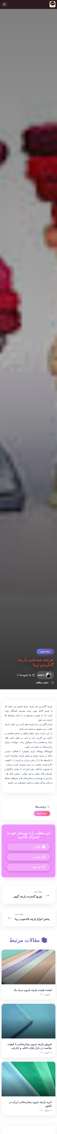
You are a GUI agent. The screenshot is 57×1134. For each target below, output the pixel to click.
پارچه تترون (45, 651)
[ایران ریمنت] (52, 4)
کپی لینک (36, 867)
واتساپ (37, 857)
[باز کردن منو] (4, 4)
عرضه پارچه (42, 813)
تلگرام (38, 847)
